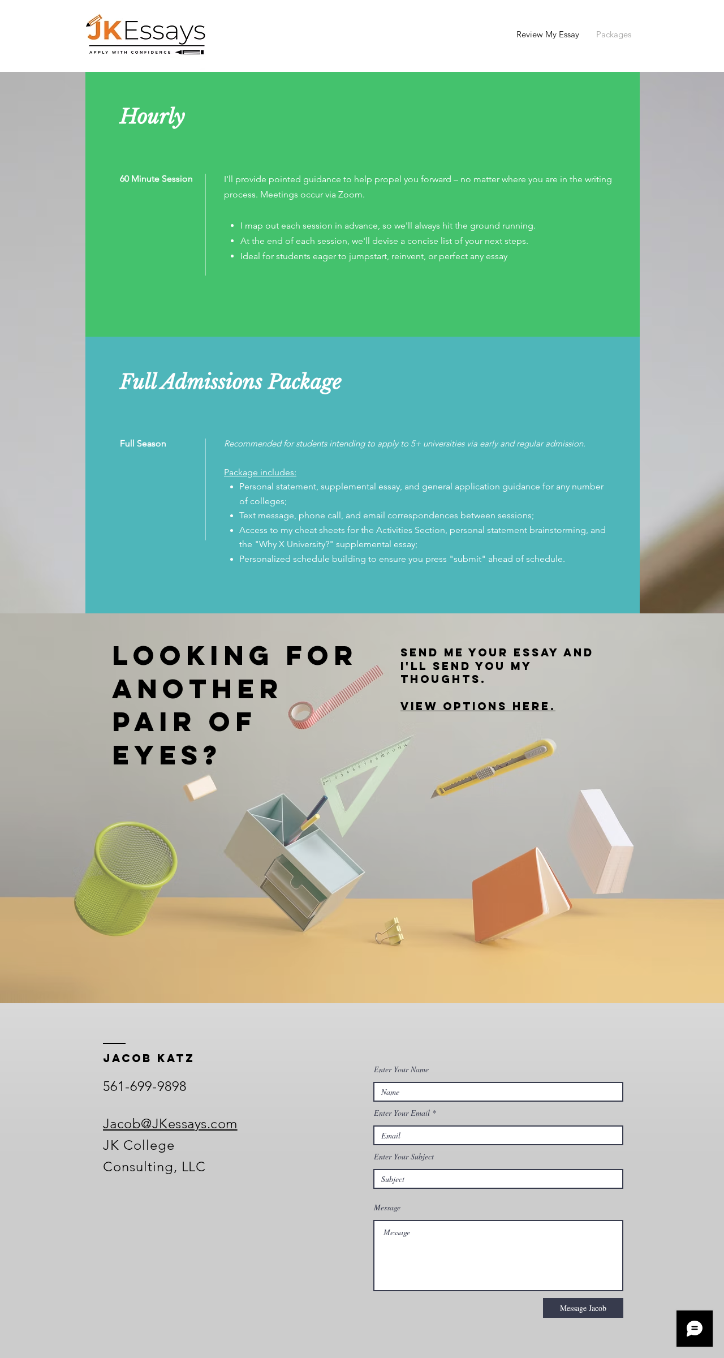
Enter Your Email (402, 1113)
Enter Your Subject (404, 1157)
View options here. (477, 706)
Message (387, 1207)
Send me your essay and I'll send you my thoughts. (497, 666)
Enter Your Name (401, 1069)
